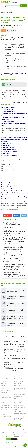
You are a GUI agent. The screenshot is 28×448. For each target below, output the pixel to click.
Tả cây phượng (5, 395)
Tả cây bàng (17, 411)
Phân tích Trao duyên (19, 416)
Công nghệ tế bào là (9, 227)
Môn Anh (3, 383)
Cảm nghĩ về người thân (20, 413)
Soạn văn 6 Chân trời (6, 407)
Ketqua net (4, 414)
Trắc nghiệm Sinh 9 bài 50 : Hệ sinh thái (15, 324)
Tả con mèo (17, 386)
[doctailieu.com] (14, 425)
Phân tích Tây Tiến (6, 390)
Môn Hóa (3, 388)
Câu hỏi (4, 30)
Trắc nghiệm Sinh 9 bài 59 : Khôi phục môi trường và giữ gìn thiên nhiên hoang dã (15, 304)
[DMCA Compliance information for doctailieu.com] (19, 439)
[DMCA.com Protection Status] (11, 439)
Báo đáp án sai (8, 215)
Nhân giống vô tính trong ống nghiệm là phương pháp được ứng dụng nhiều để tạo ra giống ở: (14, 259)
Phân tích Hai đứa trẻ (19, 394)
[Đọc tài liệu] (13, 446)
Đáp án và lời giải (11, 30)
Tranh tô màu (4, 392)
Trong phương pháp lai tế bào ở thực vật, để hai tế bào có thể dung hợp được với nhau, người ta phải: (14, 253)
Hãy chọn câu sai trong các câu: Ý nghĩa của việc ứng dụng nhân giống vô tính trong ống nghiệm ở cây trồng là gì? (14, 274)
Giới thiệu (8, 442)
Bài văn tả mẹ (17, 383)
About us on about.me (7, 397)
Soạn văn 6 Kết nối (6, 410)
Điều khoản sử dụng (17, 442)
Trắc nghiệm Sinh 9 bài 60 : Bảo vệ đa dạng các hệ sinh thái (16, 297)
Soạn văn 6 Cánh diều (6, 405)
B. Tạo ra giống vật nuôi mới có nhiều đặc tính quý (15, 54)
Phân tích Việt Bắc (19, 381)
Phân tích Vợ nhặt (19, 405)
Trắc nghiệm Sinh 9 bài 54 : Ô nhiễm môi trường (15, 310)
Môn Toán (3, 386)
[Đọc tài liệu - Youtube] (15, 446)
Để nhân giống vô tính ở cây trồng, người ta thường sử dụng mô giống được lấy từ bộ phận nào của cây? (13, 247)
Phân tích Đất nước (19, 392)
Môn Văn (3, 381)
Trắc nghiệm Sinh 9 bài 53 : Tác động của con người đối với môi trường (15, 317)
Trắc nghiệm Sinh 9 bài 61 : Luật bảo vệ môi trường (15, 290)
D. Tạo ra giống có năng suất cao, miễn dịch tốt (15, 67)
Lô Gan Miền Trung (6, 416)
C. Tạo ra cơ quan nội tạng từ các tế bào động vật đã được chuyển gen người (14, 60)
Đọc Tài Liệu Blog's (6, 412)
